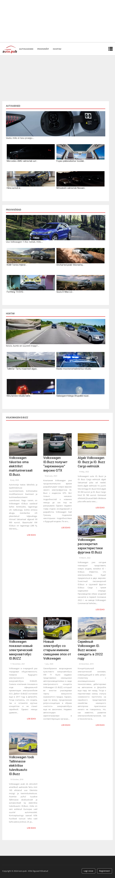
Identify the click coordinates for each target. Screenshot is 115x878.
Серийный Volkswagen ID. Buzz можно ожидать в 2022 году (90, 650)
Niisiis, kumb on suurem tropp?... (22, 345)
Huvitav (57, 49)
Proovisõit (43, 49)
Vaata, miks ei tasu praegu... (20, 138)
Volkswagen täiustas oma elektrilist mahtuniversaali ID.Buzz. (20, 466)
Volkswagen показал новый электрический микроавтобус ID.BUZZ (20, 650)
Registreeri (104, 870)
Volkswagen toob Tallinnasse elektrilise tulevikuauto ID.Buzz (21, 765)
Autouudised (26, 49)
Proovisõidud (13, 210)
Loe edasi (31, 535)
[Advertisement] (57, 21)
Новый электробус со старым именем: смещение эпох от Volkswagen (57, 650)
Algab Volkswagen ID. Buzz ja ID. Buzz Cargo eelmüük (91, 462)
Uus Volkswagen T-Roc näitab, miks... (24, 241)
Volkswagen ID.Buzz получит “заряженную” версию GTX (55, 464)
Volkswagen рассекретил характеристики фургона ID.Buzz (90, 546)
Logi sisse (88, 870)
